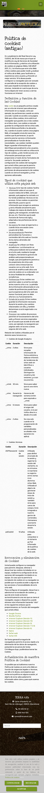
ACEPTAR (21, 789)
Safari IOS (13, 636)
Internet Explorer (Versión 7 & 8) (22, 626)
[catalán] (23, 9)
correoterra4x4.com (23, 716)
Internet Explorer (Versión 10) (21, 621)
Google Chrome (15, 613)
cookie (11, 106)
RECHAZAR (31, 783)
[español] (19, 9)
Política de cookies (12, 777)
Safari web (13, 633)
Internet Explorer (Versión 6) (20, 628)
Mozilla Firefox (15, 616)
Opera (11, 631)
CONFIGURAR (13, 783)
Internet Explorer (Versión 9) (20, 623)
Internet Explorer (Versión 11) (20, 618)
